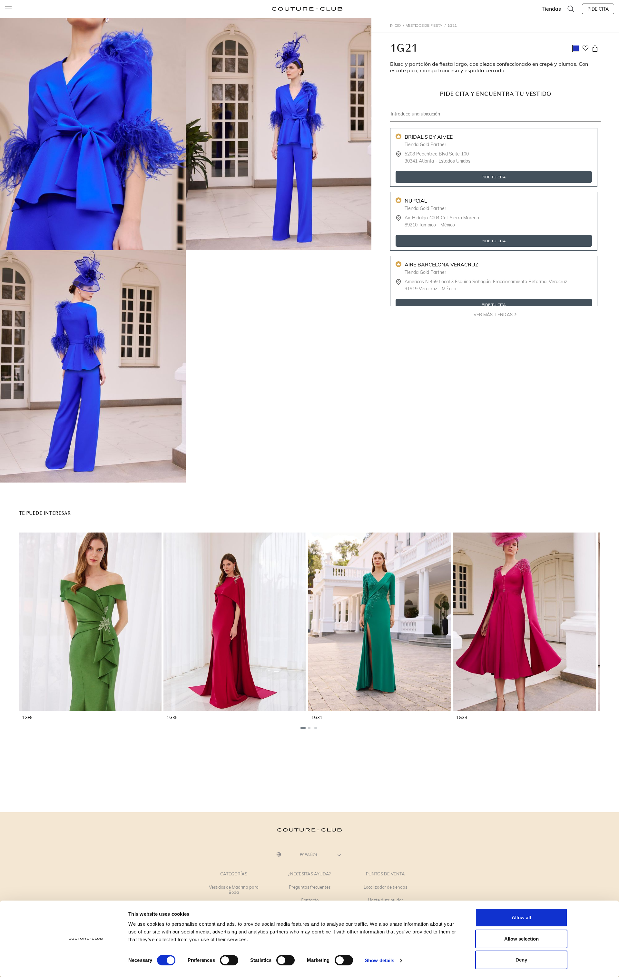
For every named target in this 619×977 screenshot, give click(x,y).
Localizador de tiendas (385, 887)
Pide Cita (598, 9)
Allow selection (521, 939)
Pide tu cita (494, 176)
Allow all (521, 917)
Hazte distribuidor (385, 900)
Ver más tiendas (493, 314)
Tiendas (551, 8)
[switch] (229, 960)
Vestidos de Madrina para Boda (234, 890)
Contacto (310, 900)
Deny (521, 959)
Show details (379, 960)
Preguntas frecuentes (309, 887)
